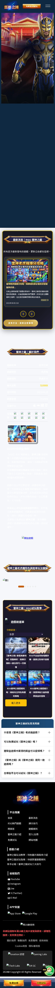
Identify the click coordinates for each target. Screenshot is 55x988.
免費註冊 (13, 983)
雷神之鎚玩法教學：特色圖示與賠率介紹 (27, 854)
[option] (27, 282)
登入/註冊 (33, 834)
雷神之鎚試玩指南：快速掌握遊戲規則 (26, 859)
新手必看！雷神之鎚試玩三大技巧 (24, 864)
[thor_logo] (11, 6)
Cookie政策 (21, 946)
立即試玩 (41, 983)
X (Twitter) (16, 893)
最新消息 (33, 818)
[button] (47, 5)
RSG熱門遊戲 (14, 823)
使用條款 (43, 940)
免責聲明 (32, 940)
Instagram (15, 883)
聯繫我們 (22, 940)
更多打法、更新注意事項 (20, 323)
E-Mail (13, 897)
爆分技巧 (33, 823)
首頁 (10, 818)
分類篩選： (12, 629)
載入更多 (15, 703)
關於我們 (11, 940)
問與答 (11, 828)
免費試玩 (12, 840)
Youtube (15, 879)
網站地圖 (33, 840)
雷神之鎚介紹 (14, 834)
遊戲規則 (33, 828)
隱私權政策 (34, 946)
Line (12, 888)
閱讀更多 (45, 300)
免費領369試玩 (32, 6)
